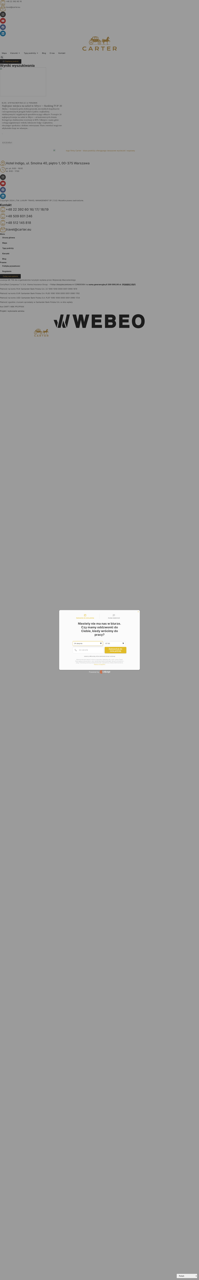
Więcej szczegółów (99, 664)
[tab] (85, 616)
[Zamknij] (138, 612)
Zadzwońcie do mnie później (115, 650)
